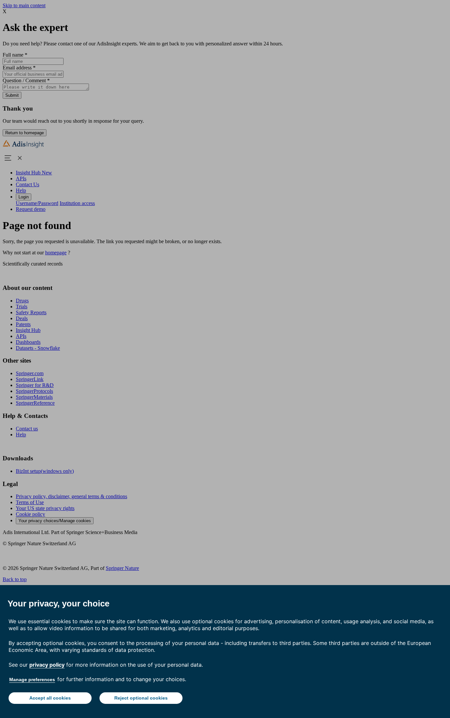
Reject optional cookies (141, 698)
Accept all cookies (50, 698)
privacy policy (47, 664)
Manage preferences (32, 679)
